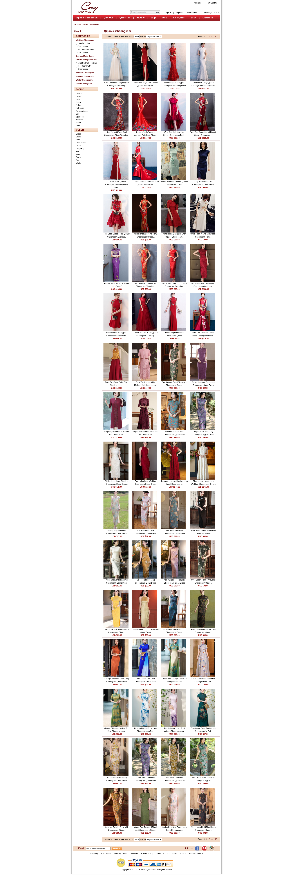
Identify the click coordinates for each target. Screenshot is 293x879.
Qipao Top (124, 17)
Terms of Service (196, 853)
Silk (77, 114)
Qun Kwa (108, 17)
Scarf (193, 17)
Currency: (210, 13)
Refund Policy (147, 853)
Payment (134, 853)
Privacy (183, 853)
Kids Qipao (179, 17)
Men (164, 17)
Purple (78, 157)
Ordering (94, 853)
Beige (78, 134)
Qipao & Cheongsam (87, 17)
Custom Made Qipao (85, 56)
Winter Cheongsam (84, 80)
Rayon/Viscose (82, 111)
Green (78, 146)
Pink (78, 151)
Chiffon (79, 93)
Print (78, 154)
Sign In (168, 13)
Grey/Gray (80, 148)
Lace (78, 99)
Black (78, 137)
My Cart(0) (212, 3)
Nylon (78, 105)
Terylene (79, 120)
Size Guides (106, 853)
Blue (78, 140)
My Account (192, 13)
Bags (153, 17)
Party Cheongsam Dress (87, 60)
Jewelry (141, 17)
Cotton (78, 96)
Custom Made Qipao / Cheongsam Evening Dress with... (116, 184)
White (78, 163)
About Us (160, 853)
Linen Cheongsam (84, 84)
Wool (78, 126)
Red (78, 160)
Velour (78, 123)
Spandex (79, 117)
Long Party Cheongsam (87, 63)
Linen (78, 102)
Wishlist (197, 3)
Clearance (208, 17)
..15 (215, 36)
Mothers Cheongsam (85, 76)
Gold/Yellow (81, 143)
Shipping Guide (120, 853)
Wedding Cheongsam (85, 40)
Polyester (80, 108)
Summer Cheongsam (85, 73)
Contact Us (172, 853)
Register (179, 13)
